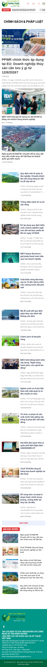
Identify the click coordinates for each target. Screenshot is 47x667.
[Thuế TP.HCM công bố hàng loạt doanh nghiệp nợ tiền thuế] (10, 472)
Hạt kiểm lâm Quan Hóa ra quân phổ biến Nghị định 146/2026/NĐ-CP (32, 445)
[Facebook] (4, 627)
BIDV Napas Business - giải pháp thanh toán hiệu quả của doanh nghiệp (32, 256)
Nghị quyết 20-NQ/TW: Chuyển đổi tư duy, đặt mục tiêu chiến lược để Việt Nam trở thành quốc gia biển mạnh (22, 156)
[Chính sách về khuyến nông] (10, 340)
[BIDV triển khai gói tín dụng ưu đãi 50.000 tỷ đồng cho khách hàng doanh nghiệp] (23, 101)
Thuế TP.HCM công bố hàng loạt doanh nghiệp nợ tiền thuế (32, 471)
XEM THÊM (23, 523)
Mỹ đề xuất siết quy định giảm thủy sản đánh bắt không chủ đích (31, 313)
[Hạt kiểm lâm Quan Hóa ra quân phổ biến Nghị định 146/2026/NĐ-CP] (10, 447)
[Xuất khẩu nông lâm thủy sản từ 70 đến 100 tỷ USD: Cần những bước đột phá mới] (10, 283)
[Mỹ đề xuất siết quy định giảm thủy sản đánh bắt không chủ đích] (10, 315)
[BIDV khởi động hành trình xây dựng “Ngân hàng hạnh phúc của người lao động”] (10, 364)
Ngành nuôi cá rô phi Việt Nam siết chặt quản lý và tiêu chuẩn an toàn (32, 391)
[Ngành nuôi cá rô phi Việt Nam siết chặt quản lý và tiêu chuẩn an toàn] (10, 392)
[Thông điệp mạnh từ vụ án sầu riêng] (10, 206)
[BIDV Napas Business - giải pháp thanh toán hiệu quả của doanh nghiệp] (10, 257)
